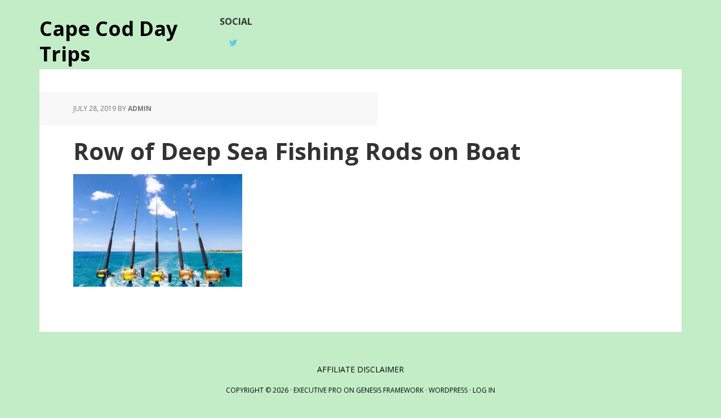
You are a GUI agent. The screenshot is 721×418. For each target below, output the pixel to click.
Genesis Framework (390, 390)
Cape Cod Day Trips (108, 40)
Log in (484, 390)
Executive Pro (317, 390)
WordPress (448, 390)
